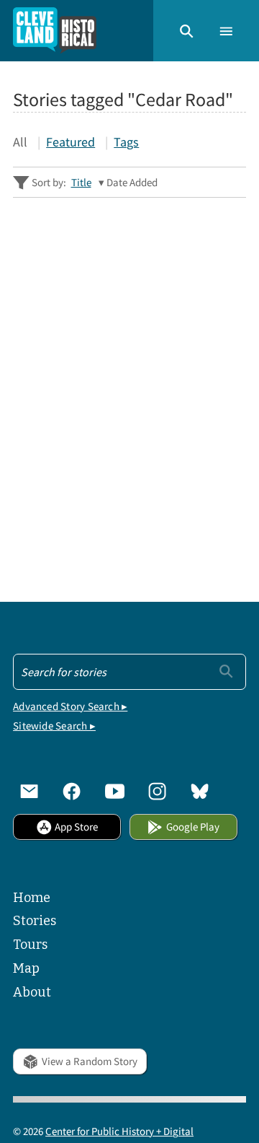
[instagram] (157, 791)
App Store (76, 826)
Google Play (192, 826)
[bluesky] (199, 791)
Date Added (132, 182)
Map (26, 968)
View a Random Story (89, 1061)
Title (81, 182)
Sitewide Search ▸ (54, 725)
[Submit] (226, 670)
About (32, 992)
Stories (34, 921)
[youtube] (115, 791)
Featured (70, 141)
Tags (126, 141)
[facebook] (71, 791)
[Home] (54, 30)
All (20, 141)
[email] (29, 791)
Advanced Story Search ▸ (70, 706)
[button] (186, 30)
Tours (30, 944)
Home (31, 898)
